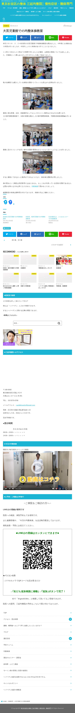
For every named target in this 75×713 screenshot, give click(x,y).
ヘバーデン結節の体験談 (60, 15)
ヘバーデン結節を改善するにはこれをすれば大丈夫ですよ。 (25, 15)
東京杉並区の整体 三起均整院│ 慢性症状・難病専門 (37, 4)
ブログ (50, 8)
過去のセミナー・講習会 (23, 11)
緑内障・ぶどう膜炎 (36, 11)
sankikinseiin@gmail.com (25, 405)
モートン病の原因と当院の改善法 (51, 11)
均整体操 (71, 8)
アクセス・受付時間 (12, 8)
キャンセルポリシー (47, 15)
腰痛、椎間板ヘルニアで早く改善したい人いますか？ (33, 8)
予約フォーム (63, 8)
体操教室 (6, 26)
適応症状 (56, 8)
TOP (4, 8)
